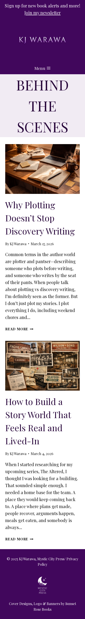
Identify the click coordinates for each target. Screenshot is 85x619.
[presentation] (42, 169)
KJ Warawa (18, 243)
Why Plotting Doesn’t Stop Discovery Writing (40, 218)
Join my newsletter (42, 13)
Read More (19, 329)
